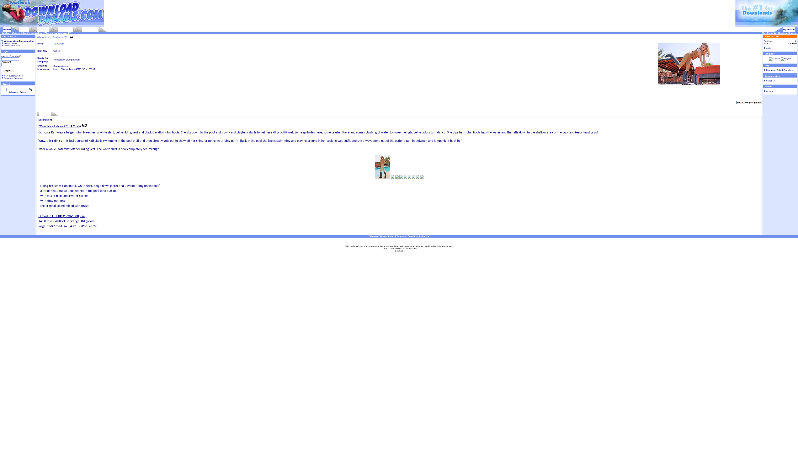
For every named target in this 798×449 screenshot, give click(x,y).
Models (769, 91)
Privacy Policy (387, 236)
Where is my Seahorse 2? (57, 33)
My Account (789, 29)
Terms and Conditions (408, 236)
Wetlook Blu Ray (11, 45)
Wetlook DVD (10, 43)
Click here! (771, 81)
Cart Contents (769, 33)
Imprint (792, 33)
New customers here (13, 76)
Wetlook (7, 29)
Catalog (5, 33)
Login (5, 51)
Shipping (373, 236)
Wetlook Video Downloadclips (27, 33)
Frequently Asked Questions (779, 70)
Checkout (782, 33)
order (769, 48)
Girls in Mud (43, 29)
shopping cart (772, 36)
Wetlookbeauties (90, 29)
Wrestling (24, 29)
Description (45, 114)
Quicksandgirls (65, 29)
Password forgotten (13, 78)
